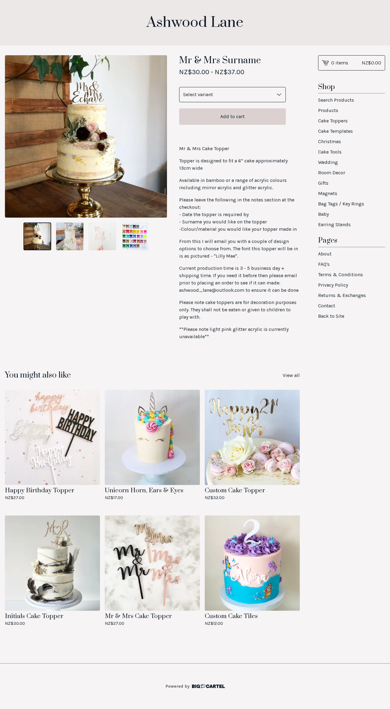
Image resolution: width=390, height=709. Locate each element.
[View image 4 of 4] (134, 236)
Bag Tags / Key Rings (341, 204)
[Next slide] (158, 136)
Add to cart (232, 116)
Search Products (336, 100)
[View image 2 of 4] (69, 236)
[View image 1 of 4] (37, 236)
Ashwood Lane (195, 23)
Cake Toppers (333, 121)
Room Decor (331, 172)
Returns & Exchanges (342, 295)
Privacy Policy (333, 285)
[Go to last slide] (13, 136)
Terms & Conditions (340, 274)
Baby (323, 214)
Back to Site (331, 316)
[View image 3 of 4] (102, 236)
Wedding (328, 162)
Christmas (329, 141)
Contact (326, 306)
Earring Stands (334, 224)
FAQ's (324, 264)
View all (291, 375)
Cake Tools (330, 152)
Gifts (323, 183)
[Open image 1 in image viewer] (86, 136)
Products (328, 110)
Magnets (327, 193)
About (325, 254)
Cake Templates (335, 131)
